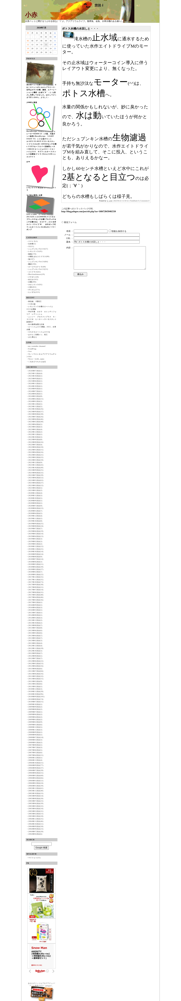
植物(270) (32, 254)
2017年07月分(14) (35, 590)
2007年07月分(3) (35, 747)
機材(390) (32, 264)
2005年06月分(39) (35, 803)
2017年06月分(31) (35, 592)
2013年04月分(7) (35, 636)
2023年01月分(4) (35, 429)
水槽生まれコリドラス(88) (38, 256)
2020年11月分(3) (35, 495)
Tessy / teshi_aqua (36, 359)
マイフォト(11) (34, 858)
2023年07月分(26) (35, 417)
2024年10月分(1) (35, 386)
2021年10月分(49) (35, 468)
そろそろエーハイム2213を (39, 332)
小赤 (31, 14)
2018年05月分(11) (35, 564)
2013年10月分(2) (35, 623)
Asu (30, 351)
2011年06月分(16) (35, 674)
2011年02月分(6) (35, 684)
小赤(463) (32, 287)
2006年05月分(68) (35, 775)
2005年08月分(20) (35, 798)
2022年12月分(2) (35, 432)
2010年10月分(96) (35, 694)
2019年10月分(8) (35, 521)
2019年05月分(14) (35, 534)
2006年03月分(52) (35, 781)
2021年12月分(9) (35, 462)
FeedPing (32, 349)
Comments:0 (144, 201)
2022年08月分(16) (35, 442)
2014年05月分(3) (35, 618)
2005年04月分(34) (35, 808)
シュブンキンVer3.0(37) (38, 249)
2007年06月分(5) (35, 750)
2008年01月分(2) (35, 742)
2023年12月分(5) (35, 404)
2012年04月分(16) (35, 666)
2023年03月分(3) (35, 427)
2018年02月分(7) (35, 572)
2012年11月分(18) (35, 648)
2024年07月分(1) (35, 391)
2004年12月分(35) (35, 819)
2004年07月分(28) (35, 831)
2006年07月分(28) (35, 770)
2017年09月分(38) (35, 584)
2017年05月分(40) (35, 595)
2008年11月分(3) (35, 730)
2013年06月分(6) (35, 630)
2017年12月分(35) (35, 577)
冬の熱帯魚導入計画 (36, 324)
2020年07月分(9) (35, 506)
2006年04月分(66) (35, 778)
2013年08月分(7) (35, 625)
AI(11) (31, 246)
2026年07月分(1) (35, 371)
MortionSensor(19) (36, 274)
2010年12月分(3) (35, 689)
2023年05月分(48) (35, 422)
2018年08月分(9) (35, 557)
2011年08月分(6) (35, 669)
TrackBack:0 (134, 201)
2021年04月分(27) (35, 483)
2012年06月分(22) (35, 661)
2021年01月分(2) (35, 490)
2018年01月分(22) (35, 574)
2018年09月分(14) (35, 554)
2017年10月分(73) (35, 582)
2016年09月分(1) (35, 605)
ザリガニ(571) (34, 290)
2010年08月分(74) (35, 699)
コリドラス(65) (34, 272)
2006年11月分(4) (35, 760)
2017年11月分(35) (35, 580)
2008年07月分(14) (35, 737)
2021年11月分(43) (35, 465)
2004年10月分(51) (35, 824)
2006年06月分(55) (35, 773)
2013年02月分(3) (35, 640)
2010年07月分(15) (35, 702)
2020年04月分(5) (35, 513)
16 (46, 45)
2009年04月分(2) (35, 717)
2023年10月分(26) (35, 409)
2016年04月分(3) (35, 607)
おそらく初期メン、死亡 (38, 334)
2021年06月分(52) (35, 478)
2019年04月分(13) (35, 536)
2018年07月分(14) (35, 559)
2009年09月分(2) (35, 707)
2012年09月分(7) (35, 653)
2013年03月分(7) (35, 638)
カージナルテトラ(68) (37, 267)
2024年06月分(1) (35, 394)
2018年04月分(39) (35, 567)
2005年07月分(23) (35, 801)
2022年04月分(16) (35, 452)
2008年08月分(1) (35, 735)
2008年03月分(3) (35, 740)
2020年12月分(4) (35, 493)
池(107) (31, 259)
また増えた (32, 337)
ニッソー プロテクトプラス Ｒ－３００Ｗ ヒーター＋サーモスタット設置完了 (42, 319)
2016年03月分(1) (35, 610)
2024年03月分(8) (35, 396)
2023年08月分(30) (35, 414)
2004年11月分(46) (35, 821)
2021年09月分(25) (35, 470)
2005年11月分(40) (35, 791)
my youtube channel (37, 346)
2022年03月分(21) (35, 455)
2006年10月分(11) (35, 763)
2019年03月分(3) (35, 539)
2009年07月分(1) (35, 712)
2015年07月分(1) (35, 613)
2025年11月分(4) (35, 373)
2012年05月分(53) (35, 663)
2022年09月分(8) (35, 439)
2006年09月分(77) (35, 765)
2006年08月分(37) (35, 768)
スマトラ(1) (33, 241)
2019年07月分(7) (35, 528)
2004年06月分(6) (35, 834)
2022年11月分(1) (35, 434)
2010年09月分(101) (36, 696)
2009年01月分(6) (35, 725)
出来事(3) (32, 244)
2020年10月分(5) (35, 498)
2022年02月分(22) (35, 457)
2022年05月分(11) (35, 450)
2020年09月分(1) (35, 501)
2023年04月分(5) (35, 424)
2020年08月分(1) (35, 503)
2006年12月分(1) (35, 758)
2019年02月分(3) (35, 541)
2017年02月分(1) (35, 602)
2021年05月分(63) (35, 480)
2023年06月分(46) (35, 419)
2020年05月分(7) (35, 511)
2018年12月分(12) (35, 546)
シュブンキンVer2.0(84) (38, 262)
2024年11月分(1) (35, 383)
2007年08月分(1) (35, 745)
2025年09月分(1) (35, 378)
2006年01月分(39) (35, 786)
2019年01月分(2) (35, 544)
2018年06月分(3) (35, 562)
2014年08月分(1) (35, 615)
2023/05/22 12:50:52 (121, 201)
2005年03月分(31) (35, 811)
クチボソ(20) (33, 277)
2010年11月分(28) (35, 691)
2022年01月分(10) (35, 460)
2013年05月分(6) (35, 633)
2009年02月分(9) (35, 722)
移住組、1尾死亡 (35, 301)
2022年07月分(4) (35, 445)
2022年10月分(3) (35, 437)
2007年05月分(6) (35, 752)
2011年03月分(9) (35, 681)
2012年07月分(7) (35, 658)
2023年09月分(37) (35, 412)
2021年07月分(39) (35, 475)
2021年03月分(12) (35, 485)
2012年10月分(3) (35, 651)
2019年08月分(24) (35, 526)
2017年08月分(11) (35, 587)
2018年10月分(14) (35, 551)
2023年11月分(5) (35, 406)
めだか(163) (33, 279)
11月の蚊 (32, 304)
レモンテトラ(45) (35, 251)
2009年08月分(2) (35, 709)
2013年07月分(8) (35, 628)
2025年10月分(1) (35, 376)
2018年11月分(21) (35, 549)
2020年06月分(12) (35, 508)
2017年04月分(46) (35, 597)
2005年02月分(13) (35, 814)
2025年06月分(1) (35, 381)
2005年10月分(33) (35, 793)
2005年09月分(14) (35, 796)
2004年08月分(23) (35, 829)
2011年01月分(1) (35, 686)
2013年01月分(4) (35, 643)
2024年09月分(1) (35, 389)
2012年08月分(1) (35, 656)
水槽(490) (32, 282)
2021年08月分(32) (35, 473)
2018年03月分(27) (35, 569)
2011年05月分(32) (35, 676)
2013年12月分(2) (35, 620)
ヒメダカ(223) (34, 292)
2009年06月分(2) (35, 714)
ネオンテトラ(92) (35, 284)
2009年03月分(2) (35, 719)
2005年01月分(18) (35, 816)
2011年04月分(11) (35, 679)
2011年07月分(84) (35, 671)
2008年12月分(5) (35, 727)
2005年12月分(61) (35, 788)
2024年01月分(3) (35, 401)
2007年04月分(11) (35, 755)
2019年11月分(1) (35, 518)
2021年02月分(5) (35, 488)
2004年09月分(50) (35, 826)
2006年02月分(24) (35, 783)
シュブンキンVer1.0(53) (38, 269)
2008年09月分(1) (35, 732)
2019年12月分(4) (35, 516)
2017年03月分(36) (35, 600)
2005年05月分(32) (35, 806)
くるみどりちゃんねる (37, 362)
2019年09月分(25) (35, 524)
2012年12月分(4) (35, 646)
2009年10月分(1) (35, 704)
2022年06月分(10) (35, 447)
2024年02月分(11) (35, 399)
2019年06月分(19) (35, 531)
